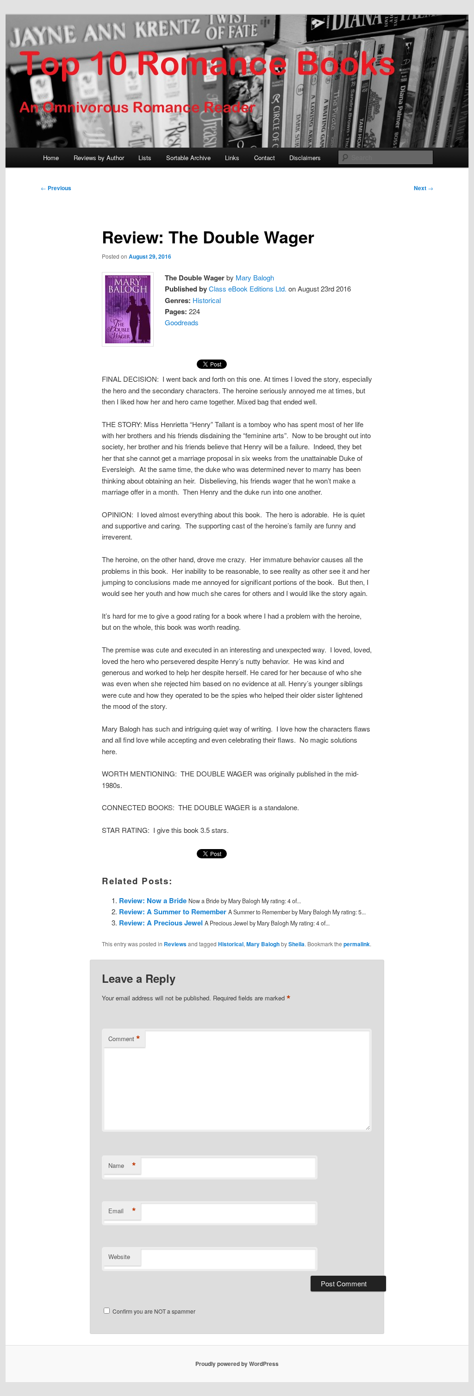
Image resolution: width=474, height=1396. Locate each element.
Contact (264, 157)
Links (232, 157)
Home (51, 157)
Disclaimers (305, 157)
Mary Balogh (255, 277)
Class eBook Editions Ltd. (248, 288)
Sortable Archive (188, 157)
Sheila (296, 944)
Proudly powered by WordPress (237, 1363)
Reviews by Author (99, 157)
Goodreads (182, 322)
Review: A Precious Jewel (161, 923)
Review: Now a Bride (153, 900)
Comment (124, 1038)
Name (122, 1165)
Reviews (175, 944)
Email (122, 1211)
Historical (207, 300)
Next (423, 188)
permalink (356, 944)
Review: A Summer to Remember (172, 911)
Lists (144, 157)
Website (119, 1256)
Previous (56, 188)
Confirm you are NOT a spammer (153, 1311)
